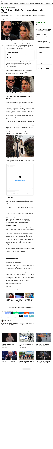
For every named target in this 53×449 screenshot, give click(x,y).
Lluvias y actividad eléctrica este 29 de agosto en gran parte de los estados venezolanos (43, 345)
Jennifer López (24, 54)
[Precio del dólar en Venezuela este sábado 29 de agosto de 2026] (26, 337)
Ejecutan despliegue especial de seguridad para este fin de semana (26, 363)
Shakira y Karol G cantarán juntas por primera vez (16, 289)
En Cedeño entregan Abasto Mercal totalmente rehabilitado (43, 34)
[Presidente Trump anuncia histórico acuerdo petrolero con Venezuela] (9, 355)
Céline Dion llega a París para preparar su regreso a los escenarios (9, 344)
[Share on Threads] (20, 19)
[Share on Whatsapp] (11, 19)
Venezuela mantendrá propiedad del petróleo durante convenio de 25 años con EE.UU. (43, 26)
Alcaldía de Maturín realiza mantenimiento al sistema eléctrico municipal (43, 42)
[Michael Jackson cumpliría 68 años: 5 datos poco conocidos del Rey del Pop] (10, 295)
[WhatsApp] (40, 62)
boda (25, 15)
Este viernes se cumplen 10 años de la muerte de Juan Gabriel (43, 363)
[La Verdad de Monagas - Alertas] (26, 1)
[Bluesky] (48, 67)
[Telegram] (48, 56)
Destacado (4, 7)
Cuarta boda (10, 57)
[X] (33, 320)
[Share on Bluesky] (2, 65)
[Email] (2, 67)
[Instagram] (40, 56)
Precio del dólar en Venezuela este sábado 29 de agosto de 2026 (26, 344)
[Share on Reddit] (16, 19)
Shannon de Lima (25, 56)
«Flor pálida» (21, 200)
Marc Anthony (9, 43)
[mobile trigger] (2, 1)
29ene (22, 15)
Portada (2, 5)
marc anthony (28, 15)
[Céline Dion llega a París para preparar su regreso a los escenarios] (9, 337)
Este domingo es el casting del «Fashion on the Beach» (19, 300)
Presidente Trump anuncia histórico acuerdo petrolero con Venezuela (9, 363)
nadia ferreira (34, 15)
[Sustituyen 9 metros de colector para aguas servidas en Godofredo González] (29, 295)
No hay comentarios (41, 15)
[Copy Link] (23, 19)
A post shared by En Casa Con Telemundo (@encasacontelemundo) (20, 193)
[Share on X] (9, 19)
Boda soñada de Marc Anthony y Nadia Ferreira (13, 55)
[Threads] (40, 67)
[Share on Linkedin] (14, 19)
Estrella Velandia (5, 15)
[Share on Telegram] (18, 19)
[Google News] (48, 62)
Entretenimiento (11, 7)
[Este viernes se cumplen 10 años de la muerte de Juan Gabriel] (43, 355)
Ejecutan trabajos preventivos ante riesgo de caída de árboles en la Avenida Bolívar (43, 38)
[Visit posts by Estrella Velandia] (2, 320)
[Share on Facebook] (7, 19)
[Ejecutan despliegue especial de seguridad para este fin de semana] (26, 355)
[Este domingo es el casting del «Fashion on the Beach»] (19, 295)
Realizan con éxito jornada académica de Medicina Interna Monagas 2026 (43, 30)
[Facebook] (32, 320)
